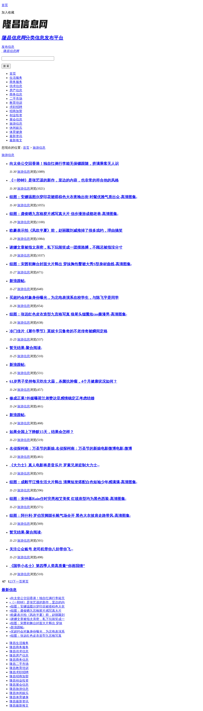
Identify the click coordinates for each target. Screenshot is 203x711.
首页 (5, 5)
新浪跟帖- (18, 281)
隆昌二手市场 (19, 664)
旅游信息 (16, 123)
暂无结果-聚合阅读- (26, 348)
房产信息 (16, 90)
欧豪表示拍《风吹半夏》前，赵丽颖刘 (37, 614)
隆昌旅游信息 (19, 689)
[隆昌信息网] (26, 28)
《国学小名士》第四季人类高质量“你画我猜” (47, 566)
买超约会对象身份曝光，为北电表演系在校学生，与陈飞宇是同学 (64, 297)
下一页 (17, 581)
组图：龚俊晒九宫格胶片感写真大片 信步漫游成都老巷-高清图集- (64, 214)
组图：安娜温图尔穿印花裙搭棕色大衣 (37, 606)
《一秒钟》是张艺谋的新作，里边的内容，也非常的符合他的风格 (64, 180)
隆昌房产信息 (19, 655)
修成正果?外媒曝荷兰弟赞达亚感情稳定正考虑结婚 (52, 398)
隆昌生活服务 (19, 643)
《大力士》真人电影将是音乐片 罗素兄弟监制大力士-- (55, 465)
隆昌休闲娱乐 (19, 693)
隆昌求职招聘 (19, 672)
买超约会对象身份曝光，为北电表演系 (37, 631)
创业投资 (16, 115)
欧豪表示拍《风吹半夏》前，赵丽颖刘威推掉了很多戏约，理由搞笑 (66, 230)
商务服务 (16, 82)
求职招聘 (16, 107)
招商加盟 (16, 111)
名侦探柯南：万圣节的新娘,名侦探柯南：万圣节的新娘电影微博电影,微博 (71, 448)
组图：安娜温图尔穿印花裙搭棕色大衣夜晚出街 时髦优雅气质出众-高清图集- (73, 197)
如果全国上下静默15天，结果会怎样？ (42, 432)
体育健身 (16, 132)
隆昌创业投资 (19, 680)
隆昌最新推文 (19, 705)
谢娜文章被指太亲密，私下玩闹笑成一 (37, 619)
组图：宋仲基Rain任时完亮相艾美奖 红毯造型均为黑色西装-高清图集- (68, 499)
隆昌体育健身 (19, 697)
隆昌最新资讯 (19, 701)
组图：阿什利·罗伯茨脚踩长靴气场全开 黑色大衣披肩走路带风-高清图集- (70, 515)
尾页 (25, 581)
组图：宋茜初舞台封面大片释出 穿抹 (36, 623)
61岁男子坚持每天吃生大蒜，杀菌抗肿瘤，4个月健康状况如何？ (63, 381)
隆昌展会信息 (19, 684)
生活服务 (16, 77)
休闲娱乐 (16, 127)
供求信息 (16, 86)
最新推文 (16, 140)
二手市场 (16, 98)
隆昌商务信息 (19, 659)
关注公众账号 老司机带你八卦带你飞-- (41, 549)
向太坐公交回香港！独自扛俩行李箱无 (37, 598)
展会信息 (16, 119)
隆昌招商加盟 (19, 676)
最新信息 (9, 590)
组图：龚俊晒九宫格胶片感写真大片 (35, 610)
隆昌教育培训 (19, 668)
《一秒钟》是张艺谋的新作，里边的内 (37, 602)
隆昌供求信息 (19, 651)
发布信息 (8, 46)
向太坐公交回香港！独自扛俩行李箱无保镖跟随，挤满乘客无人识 (64, 163)
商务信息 (16, 94)
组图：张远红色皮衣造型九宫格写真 (35, 635)
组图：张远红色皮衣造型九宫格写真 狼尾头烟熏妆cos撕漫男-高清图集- (68, 314)
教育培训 (16, 102)
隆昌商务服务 (19, 647)
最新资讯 (16, 136)
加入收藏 (8, 12)
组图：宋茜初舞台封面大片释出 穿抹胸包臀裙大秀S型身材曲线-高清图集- (71, 264)
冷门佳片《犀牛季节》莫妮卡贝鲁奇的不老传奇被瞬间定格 (58, 331)
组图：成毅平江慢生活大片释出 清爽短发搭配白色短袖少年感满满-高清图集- (73, 482)
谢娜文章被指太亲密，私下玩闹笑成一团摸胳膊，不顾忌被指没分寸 (66, 247)
